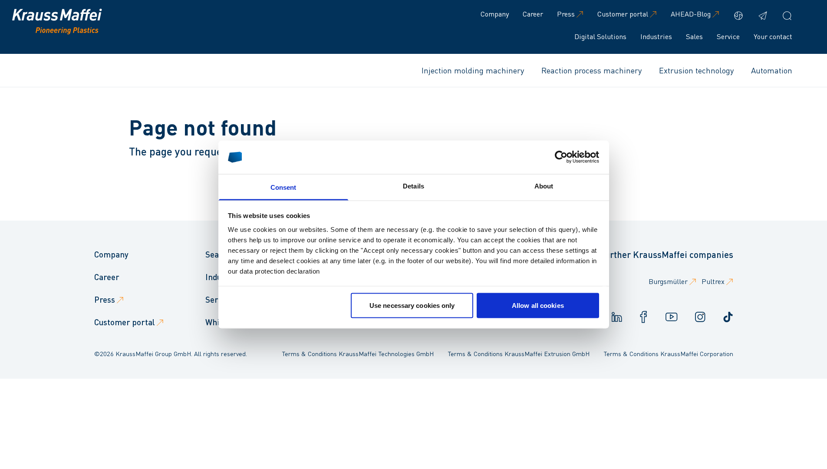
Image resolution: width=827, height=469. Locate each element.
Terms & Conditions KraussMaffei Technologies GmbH (358, 353)
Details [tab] (413, 185)
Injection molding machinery (473, 70)
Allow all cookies (538, 305)
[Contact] (763, 15)
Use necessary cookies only (412, 305)
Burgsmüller (668, 281)
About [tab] (544, 185)
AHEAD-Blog (691, 13)
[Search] (787, 15)
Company (495, 13)
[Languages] (738, 15)
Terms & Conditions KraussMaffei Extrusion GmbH (519, 353)
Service (728, 36)
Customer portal (622, 13)
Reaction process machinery (591, 70)
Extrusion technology (696, 70)
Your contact (773, 36)
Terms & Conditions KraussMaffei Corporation (668, 353)
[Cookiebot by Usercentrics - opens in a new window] (561, 157)
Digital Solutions (600, 36)
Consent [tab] (283, 187)
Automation (771, 70)
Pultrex (713, 281)
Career (533, 13)
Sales (694, 36)
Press (566, 13)
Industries (656, 36)
